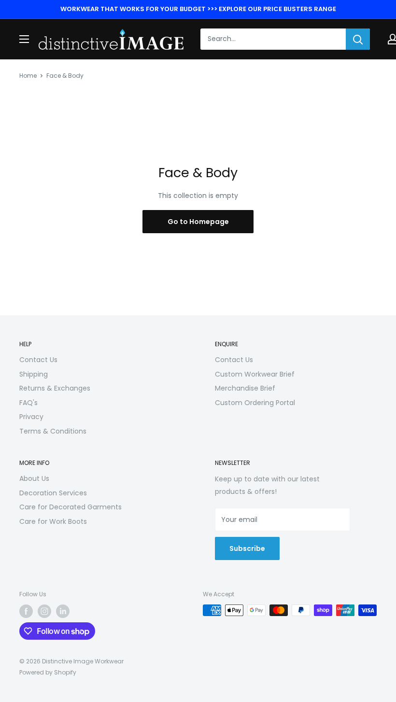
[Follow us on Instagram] (44, 611)
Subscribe (247, 548)
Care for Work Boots (53, 521)
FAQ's (28, 402)
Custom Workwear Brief (255, 374)
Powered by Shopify (47, 672)
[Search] (358, 39)
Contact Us (38, 360)
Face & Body (65, 75)
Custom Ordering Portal (255, 402)
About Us (34, 478)
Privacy (31, 416)
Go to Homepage (198, 221)
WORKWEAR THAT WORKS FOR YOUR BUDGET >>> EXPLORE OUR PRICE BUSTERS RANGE (198, 9)
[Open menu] (24, 39)
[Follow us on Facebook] (26, 611)
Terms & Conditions (52, 431)
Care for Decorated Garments (70, 507)
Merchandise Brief (245, 388)
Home (28, 75)
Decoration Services (53, 493)
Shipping (33, 374)
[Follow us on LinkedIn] (63, 611)
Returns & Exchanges (54, 388)
